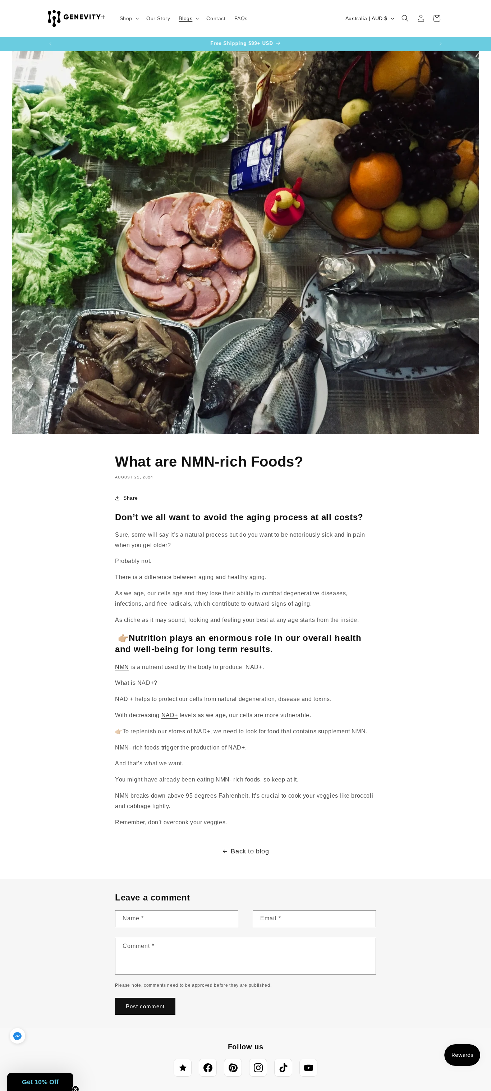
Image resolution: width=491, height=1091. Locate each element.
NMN (122, 667)
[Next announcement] (441, 44)
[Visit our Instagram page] (258, 1068)
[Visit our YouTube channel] (308, 1068)
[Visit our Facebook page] (208, 1068)
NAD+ (169, 715)
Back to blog (250, 851)
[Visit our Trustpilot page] (183, 1068)
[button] (128, 18)
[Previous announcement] (50, 44)
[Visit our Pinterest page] (233, 1068)
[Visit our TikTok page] (283, 1068)
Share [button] (130, 498)
